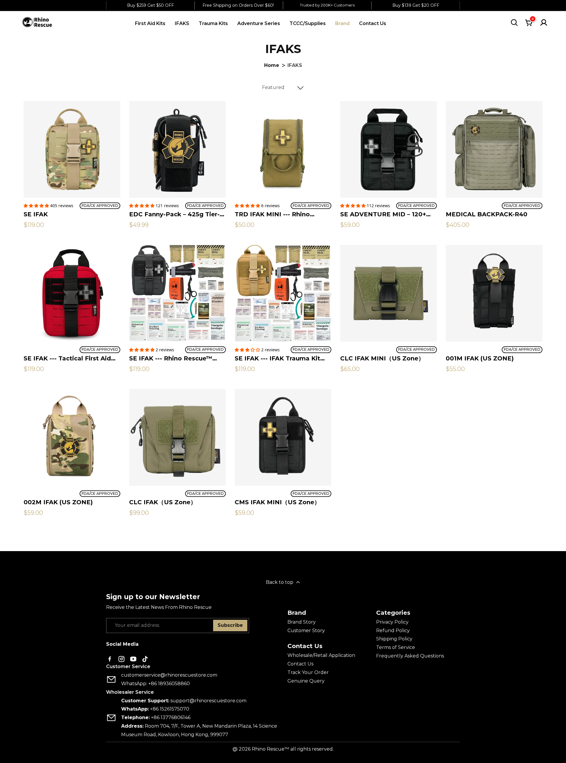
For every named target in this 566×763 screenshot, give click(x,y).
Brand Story (301, 622)
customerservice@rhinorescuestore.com (169, 675)
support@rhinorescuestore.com (208, 700)
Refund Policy (393, 630)
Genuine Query (306, 681)
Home (271, 65)
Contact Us (300, 664)
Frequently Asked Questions (410, 656)
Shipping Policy (394, 639)
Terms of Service (395, 647)
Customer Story (306, 630)
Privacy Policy (392, 622)
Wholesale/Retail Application (321, 655)
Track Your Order (308, 672)
